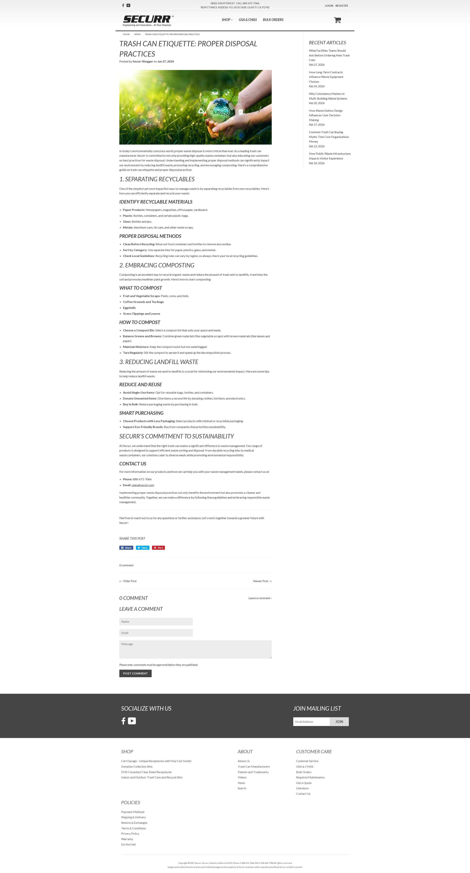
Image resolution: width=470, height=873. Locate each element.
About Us (244, 761)
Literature (302, 788)
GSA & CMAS (248, 20)
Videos (242, 777)
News (137, 34)
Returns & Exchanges (134, 822)
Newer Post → (262, 581)
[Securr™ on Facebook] (123, 5)
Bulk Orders (273, 20)
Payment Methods (132, 811)
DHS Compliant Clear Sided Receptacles (146, 772)
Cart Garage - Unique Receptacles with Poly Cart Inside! (156, 761)
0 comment (126, 565)
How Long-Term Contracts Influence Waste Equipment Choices (326, 76)
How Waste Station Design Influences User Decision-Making (326, 115)
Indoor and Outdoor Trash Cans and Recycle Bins (151, 777)
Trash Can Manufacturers (254, 766)
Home (126, 34)
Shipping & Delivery (133, 817)
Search (242, 788)
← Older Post (128, 581)
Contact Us (303, 793)
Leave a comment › (260, 598)
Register (341, 5)
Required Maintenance (310, 777)
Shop (226, 20)
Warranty (127, 839)
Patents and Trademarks (253, 772)
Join (339, 722)
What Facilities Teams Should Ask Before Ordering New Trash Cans (329, 55)
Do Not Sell (128, 844)
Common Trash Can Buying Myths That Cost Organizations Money (329, 136)
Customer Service (307, 761)
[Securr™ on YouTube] (128, 5)
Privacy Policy (130, 833)
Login (329, 5)
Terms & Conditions (133, 828)
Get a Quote (304, 782)
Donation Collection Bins (137, 766)
